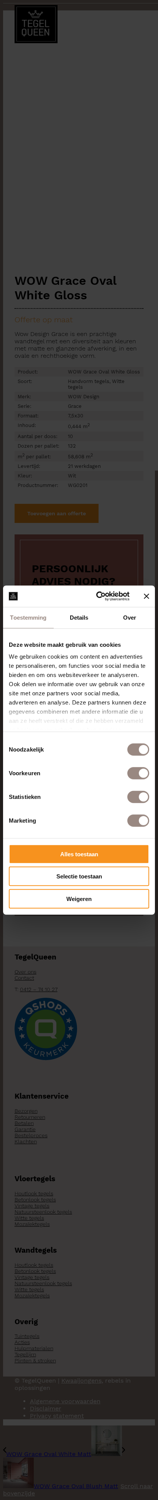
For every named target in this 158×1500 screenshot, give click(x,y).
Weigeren (79, 898)
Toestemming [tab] (28, 617)
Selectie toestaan (79, 876)
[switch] (138, 773)
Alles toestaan (79, 854)
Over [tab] (129, 617)
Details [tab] (79, 617)
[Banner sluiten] (146, 596)
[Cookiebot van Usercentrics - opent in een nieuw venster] (98, 596)
